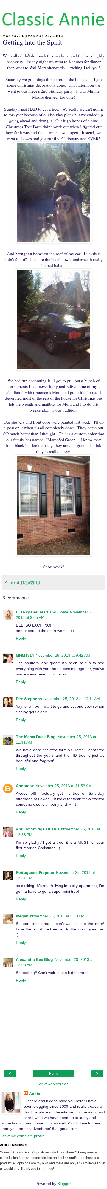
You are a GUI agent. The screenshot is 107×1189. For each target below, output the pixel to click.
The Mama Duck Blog (36, 737)
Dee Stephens (29, 699)
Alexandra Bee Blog (34, 959)
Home (53, 1073)
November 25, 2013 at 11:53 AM (63, 786)
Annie (34, 1093)
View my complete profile (23, 1136)
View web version (53, 1084)
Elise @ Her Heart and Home (42, 612)
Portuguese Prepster (35, 872)
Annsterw (25, 786)
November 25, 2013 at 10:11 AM (72, 699)
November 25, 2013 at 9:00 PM (57, 916)
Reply (21, 638)
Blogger (64, 1183)
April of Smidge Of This (38, 829)
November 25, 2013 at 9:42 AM (63, 655)
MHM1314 (25, 655)
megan (22, 916)
